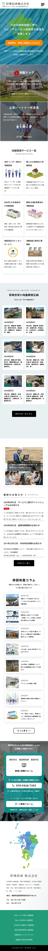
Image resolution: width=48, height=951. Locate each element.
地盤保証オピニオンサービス (24, 935)
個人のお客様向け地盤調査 (24, 920)
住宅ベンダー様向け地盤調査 (24, 915)
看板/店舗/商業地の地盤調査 (24, 930)
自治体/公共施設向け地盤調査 (24, 925)
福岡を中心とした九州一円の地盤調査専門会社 (15, 6)
